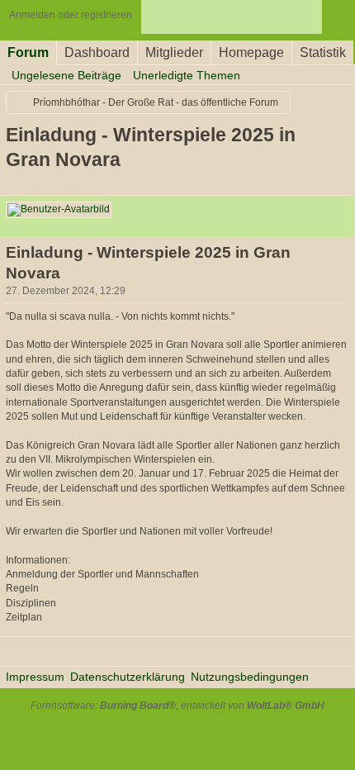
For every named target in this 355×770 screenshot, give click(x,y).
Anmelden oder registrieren (70, 15)
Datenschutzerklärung (127, 677)
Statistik (323, 52)
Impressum (35, 677)
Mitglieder (174, 52)
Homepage (251, 52)
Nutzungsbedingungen (250, 677)
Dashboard (97, 52)
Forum (28, 52)
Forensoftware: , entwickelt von (177, 706)
